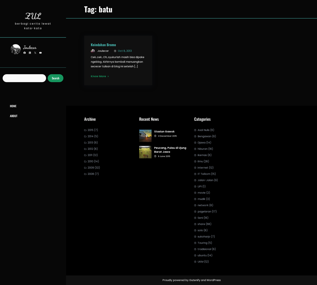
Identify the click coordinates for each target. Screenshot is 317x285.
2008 (91, 174)
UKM (200, 262)
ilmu (200, 161)
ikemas (202, 155)
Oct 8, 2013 (125, 51)
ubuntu (202, 255)
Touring (202, 243)
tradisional (204, 249)
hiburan (203, 149)
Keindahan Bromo (103, 44)
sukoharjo (204, 236)
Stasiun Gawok (164, 131)
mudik (201, 199)
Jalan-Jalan (205, 180)
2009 (91, 168)
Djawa (202, 142)
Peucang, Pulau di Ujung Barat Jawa (170, 150)
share (201, 224)
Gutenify (195, 280)
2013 (90, 142)
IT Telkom (204, 174)
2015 (90, 130)
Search (55, 78)
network (203, 205)
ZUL (33, 16)
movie (202, 193)
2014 (90, 136)
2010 (90, 161)
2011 (90, 155)
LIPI (200, 186)
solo (200, 230)
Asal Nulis (204, 130)
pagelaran (204, 211)
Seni (200, 218)
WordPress (214, 280)
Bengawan (204, 136)
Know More (98, 76)
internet (203, 168)
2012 (90, 149)
